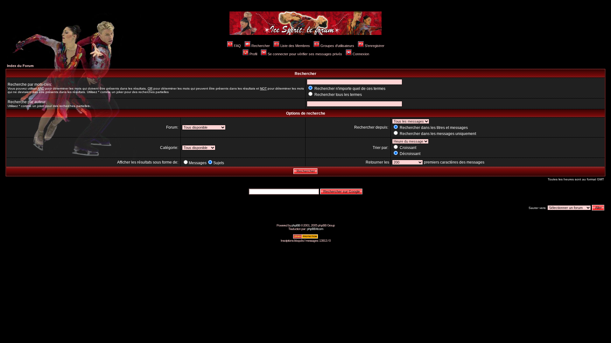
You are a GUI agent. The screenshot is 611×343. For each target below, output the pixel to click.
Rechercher (260, 46)
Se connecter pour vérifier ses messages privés (305, 54)
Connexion (361, 54)
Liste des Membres (295, 46)
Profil (253, 54)
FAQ (237, 46)
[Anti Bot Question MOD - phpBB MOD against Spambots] (305, 237)
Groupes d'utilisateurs (337, 46)
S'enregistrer (374, 46)
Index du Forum (20, 66)
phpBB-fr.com (315, 229)
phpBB (295, 225)
